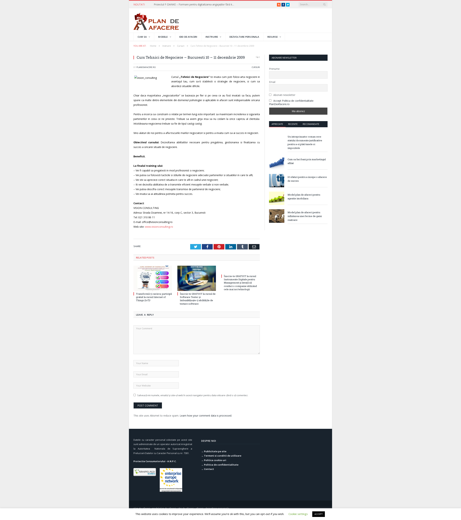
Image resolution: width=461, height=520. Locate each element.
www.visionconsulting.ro (159, 226)
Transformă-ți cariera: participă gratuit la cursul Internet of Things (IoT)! (195, 4)
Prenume (274, 68)
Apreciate (277, 124)
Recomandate (311, 124)
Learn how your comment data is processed (205, 415)
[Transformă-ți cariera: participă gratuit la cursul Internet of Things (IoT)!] (152, 278)
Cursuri (256, 67)
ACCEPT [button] (318, 514)
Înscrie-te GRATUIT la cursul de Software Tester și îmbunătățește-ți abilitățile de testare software (198, 298)
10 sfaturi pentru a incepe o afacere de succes (307, 178)
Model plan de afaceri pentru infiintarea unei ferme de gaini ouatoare (305, 216)
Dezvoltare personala (244, 36)
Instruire (211, 36)
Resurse (272, 36)
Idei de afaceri (188, 36)
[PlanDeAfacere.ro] (156, 20)
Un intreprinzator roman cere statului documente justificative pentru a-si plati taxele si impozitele (305, 142)
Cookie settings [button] (298, 514)
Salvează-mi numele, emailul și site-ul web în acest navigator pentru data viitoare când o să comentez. (192, 395)
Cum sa (142, 36)
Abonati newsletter (284, 95)
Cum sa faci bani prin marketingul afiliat (307, 161)
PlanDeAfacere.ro (146, 67)
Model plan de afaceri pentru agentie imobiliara (304, 196)
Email (272, 82)
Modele (163, 36)
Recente (293, 124)
